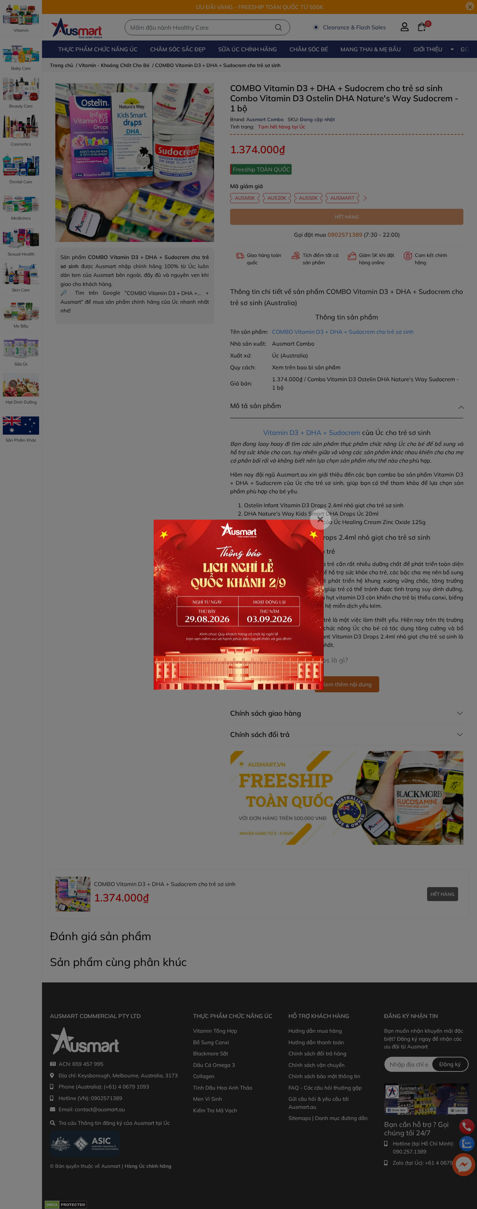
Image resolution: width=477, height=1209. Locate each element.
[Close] (320, 519)
